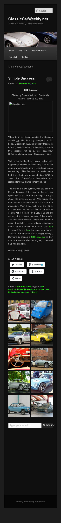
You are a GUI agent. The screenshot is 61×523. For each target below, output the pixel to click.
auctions (12, 289)
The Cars (23, 50)
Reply (34, 292)
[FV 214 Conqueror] (42, 406)
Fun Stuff (13, 56)
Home (11, 50)
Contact (24, 56)
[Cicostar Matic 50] (42, 311)
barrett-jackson (24, 289)
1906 (41, 286)
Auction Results (39, 50)
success (25, 292)
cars (35, 289)
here (51, 226)
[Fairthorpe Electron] (42, 335)
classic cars (43, 289)
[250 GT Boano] (19, 382)
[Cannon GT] (42, 382)
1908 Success (38, 236)
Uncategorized (24, 286)
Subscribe (48, 425)
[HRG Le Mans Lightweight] (42, 359)
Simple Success (21, 78)
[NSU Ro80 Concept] (19, 335)
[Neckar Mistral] (19, 406)
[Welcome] (19, 359)
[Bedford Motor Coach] (19, 311)
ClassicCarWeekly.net (28, 19)
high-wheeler (14, 292)
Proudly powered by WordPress (30, 501)
